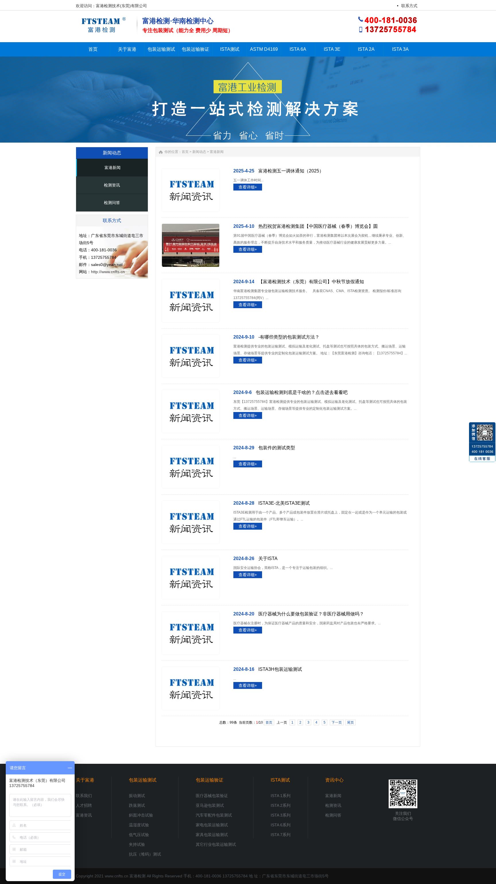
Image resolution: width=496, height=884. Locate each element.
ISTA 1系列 (280, 795)
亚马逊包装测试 (210, 805)
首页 (185, 152)
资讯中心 (334, 780)
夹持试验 (137, 844)
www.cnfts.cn (116, 876)
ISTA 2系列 (280, 805)
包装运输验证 (209, 780)
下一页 (337, 722)
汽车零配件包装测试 (214, 815)
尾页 (350, 722)
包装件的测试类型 (276, 447)
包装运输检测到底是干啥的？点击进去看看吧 (302, 392)
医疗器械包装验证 (212, 795)
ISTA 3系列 (280, 815)
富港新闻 (112, 167)
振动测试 (137, 795)
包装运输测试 (142, 780)
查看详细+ (248, 187)
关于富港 (85, 780)
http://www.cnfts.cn (108, 271)
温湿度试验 (139, 825)
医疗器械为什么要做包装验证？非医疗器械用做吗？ (311, 613)
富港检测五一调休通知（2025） (291, 170)
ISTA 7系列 (280, 834)
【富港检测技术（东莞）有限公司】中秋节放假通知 (311, 281)
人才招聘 (84, 805)
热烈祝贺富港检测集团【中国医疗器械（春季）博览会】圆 (318, 226)
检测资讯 (112, 185)
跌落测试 (137, 805)
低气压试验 (139, 834)
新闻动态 (199, 152)
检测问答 (112, 202)
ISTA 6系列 (280, 825)
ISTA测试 (280, 780)
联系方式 (409, 5)
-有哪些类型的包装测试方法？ (288, 337)
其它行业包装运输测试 (216, 844)
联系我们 (84, 795)
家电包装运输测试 (212, 825)
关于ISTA (268, 558)
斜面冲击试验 (141, 815)
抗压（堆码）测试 (145, 854)
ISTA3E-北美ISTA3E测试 (284, 503)
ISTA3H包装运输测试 (280, 669)
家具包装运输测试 (212, 834)
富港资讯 (84, 815)
